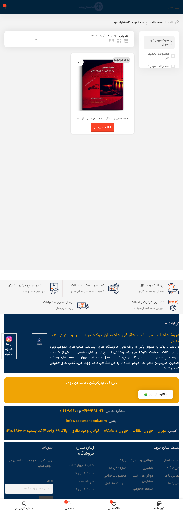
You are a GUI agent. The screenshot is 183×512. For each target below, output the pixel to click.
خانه (171, 22)
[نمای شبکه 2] (126, 41)
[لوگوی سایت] (91, 7)
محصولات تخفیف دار (158, 56)
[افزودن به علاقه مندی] (79, 62)
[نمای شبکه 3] (119, 41)
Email (50, 481)
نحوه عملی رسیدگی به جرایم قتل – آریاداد (102, 118)
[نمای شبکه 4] (111, 41)
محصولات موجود (158, 66)
